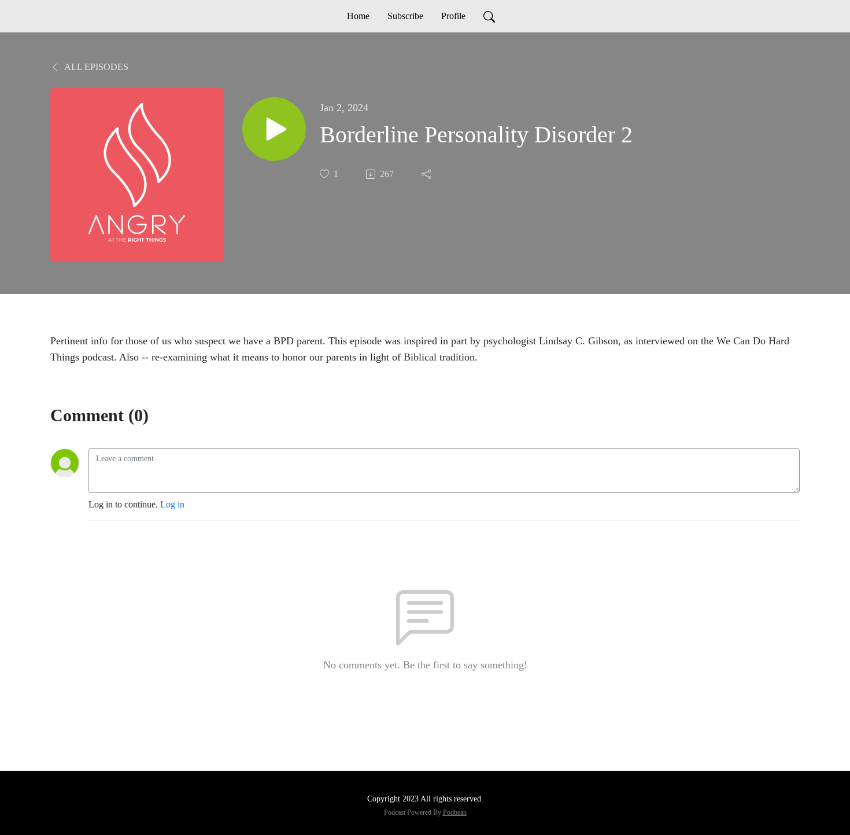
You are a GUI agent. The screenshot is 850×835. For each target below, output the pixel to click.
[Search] (489, 16)
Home (358, 16)
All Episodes (95, 67)
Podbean (455, 812)
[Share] (427, 174)
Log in (172, 504)
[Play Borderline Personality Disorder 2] (274, 129)
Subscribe (405, 16)
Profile (453, 16)
